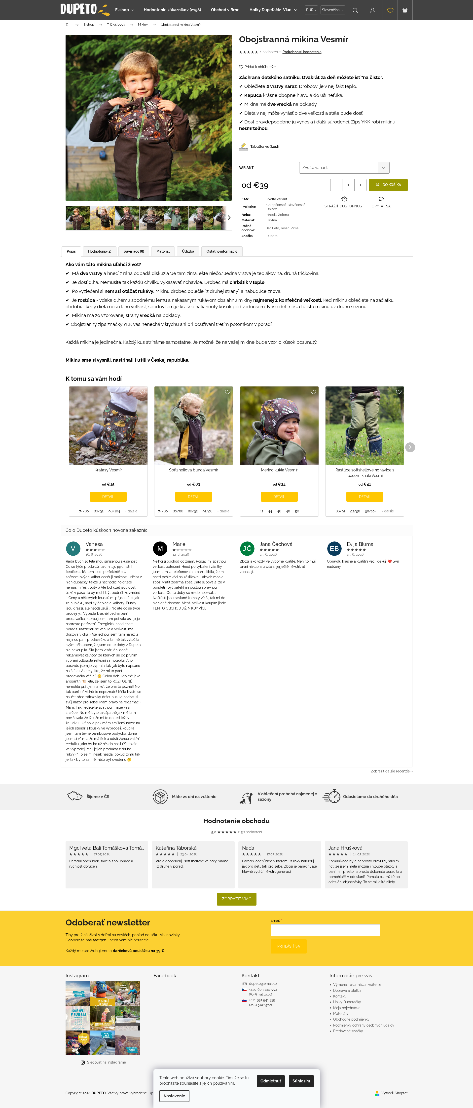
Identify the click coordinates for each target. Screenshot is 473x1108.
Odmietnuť (270, 1081)
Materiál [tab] (163, 251)
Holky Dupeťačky (347, 1002)
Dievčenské (296, 205)
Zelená (283, 215)
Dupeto (272, 236)
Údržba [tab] (188, 251)
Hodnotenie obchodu (236, 821)
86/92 (99, 511)
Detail (108, 497)
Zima (294, 228)
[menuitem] (124, 10)
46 (279, 511)
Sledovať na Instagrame (106, 1062)
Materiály (340, 1014)
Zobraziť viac (236, 899)
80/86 (178, 511)
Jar (268, 228)
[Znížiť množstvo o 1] (336, 185)
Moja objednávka (347, 1008)
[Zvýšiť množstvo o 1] (360, 185)
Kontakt (339, 996)
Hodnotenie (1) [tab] (99, 251)
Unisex (271, 209)
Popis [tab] (71, 251)
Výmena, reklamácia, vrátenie (357, 985)
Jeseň (285, 228)
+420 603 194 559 (263, 990)
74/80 (84, 511)
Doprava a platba (347, 991)
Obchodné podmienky (351, 1019)
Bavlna (271, 220)
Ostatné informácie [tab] (222, 251)
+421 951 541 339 (262, 1000)
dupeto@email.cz (263, 984)
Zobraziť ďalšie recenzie (390, 771)
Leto (275, 228)
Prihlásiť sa (288, 946)
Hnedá (271, 215)
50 (297, 511)
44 (270, 511)
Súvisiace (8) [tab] (134, 251)
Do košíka (392, 185)
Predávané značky (348, 1031)
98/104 (114, 511)
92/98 (207, 511)
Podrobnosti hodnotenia (302, 52)
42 (261, 511)
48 (288, 511)
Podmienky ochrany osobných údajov (363, 1025)
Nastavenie (174, 1096)
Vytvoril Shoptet (394, 1093)
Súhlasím (301, 1081)
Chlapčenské (276, 205)
